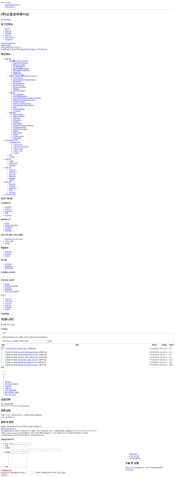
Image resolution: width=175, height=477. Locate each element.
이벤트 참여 (13, 163)
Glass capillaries (18, 114)
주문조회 (8, 33)
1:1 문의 (12, 157)
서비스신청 (9, 241)
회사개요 (12, 184)
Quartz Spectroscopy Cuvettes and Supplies (27, 98)
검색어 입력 (24, 341)
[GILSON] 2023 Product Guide (28, 357)
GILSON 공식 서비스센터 (14, 239)
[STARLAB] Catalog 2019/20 (27, 360)
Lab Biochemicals (19, 83)
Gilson (11, 61)
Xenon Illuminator (19, 109)
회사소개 (8, 182)
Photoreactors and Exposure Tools (24, 100)
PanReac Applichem (15, 76)
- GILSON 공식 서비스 (21, 146)
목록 (2, 367)
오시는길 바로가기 (7, 417)
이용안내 (8, 388)
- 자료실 (16, 153)
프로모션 (8, 159)
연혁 (10, 190)
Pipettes (15, 131)
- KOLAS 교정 (18, 149)
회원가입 (8, 31)
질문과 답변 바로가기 (8, 429)
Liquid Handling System (21, 68)
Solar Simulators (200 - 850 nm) (23, 105)
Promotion (8, 266)
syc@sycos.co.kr (24, 406)
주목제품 (12, 165)
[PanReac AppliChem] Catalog (27, 365)
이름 (6, 446)
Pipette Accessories (19, 65)
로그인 (7, 29)
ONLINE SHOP (10, 194)
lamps (15, 107)
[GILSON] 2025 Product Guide (16, 348)
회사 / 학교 (9, 443)
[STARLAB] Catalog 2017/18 (27, 362)
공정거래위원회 (10, 390)
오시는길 (12, 192)
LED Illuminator (18, 94)
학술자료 (12, 176)
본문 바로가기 (10, 7)
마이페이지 (9, 39)
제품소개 (8, 59)
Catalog (11, 180)
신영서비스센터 (14, 142)
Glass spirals (17, 138)
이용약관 (8, 386)
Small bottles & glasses (20, 129)
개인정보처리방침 (11, 384)
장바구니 (8, 35)
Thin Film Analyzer (19, 101)
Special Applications (19, 87)
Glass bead (16, 118)
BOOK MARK (6, 19)
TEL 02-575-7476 (131, 467)
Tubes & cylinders (19, 116)
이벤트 (11, 161)
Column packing (18, 136)
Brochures (12, 178)
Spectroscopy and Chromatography (24, 80)
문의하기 (4, 475)
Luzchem (12, 92)
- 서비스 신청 (17, 151)
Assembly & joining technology (23, 125)
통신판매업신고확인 (12, 392)
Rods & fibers (17, 123)
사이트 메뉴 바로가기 (12, 5)
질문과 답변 (9, 268)
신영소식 (12, 170)
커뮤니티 (8, 167)
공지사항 (12, 174)
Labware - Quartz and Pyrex (22, 103)
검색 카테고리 (7, 341)
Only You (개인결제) (12, 291)
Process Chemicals (19, 91)
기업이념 (12, 186)
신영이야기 (13, 172)
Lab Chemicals (18, 78)
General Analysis (18, 85)
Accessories (17, 111)
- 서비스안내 (17, 144)
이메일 (7, 452)
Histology (16, 89)
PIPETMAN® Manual (20, 63)
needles (15, 134)
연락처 (7, 448)
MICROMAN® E (19, 66)
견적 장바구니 (10, 37)
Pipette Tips (16, 72)
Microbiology (17, 81)
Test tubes (16, 122)
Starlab (7, 284)
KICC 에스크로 (10, 394)
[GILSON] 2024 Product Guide (28, 355)
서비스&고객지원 (11, 140)
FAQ (10, 155)
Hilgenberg (12, 112)
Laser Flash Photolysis (20, 96)
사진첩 (7, 243)
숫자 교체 (61, 472)
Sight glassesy (17, 133)
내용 (6, 466)
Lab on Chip (17, 120)
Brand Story (13, 188)
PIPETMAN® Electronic (21, 70)
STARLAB (8, 227)
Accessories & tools (19, 127)
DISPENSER (17, 74)
